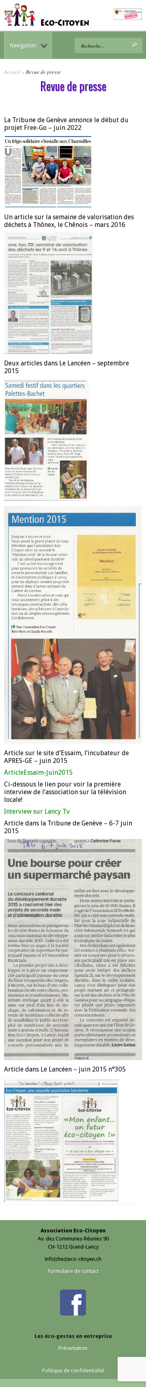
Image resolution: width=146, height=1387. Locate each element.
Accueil (12, 72)
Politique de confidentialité (73, 1371)
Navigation (23, 45)
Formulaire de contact (73, 1271)
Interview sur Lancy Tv (37, 811)
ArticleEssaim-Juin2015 (38, 772)
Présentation (73, 1348)
